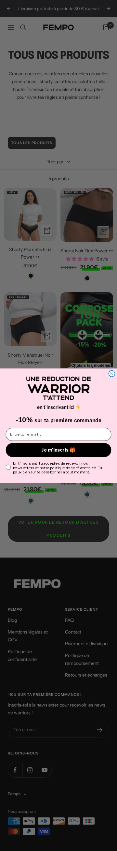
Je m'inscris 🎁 (58, 450)
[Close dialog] (112, 373)
